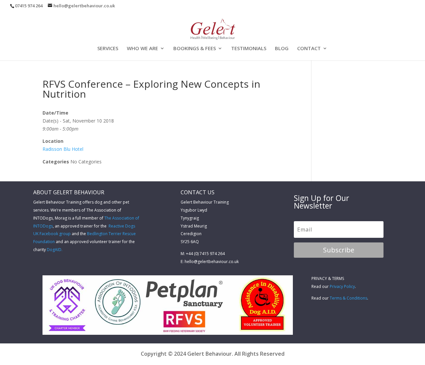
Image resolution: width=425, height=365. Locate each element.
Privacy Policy (342, 286)
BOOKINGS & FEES (194, 48)
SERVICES (107, 48)
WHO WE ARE (142, 48)
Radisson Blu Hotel (62, 149)
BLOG (282, 48)
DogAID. (54, 249)
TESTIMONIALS (248, 48)
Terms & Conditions (348, 298)
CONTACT (309, 48)
